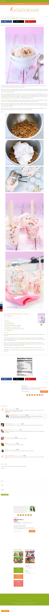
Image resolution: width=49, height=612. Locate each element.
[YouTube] (42, 395)
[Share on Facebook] (1, 305)
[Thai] (16, 521)
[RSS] (27, 395)
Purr (35, 602)
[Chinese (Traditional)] (15, 519)
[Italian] (21, 519)
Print (41, 326)
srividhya (6, 443)
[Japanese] (23, 519)
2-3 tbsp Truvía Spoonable (10, 323)
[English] (18, 519)
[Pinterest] (35, 395)
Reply (16, 437)
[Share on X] (1, 307)
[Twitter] (32, 395)
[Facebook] (30, 395)
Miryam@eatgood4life (13, 415)
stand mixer (22, 337)
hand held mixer (28, 337)
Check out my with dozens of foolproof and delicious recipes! (24, 3)
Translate (30, 522)
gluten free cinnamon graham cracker (13, 328)
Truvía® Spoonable (8, 94)
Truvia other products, (5, 97)
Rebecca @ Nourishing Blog (10, 455)
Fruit (7, 382)
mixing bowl (11, 334)
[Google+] (37, 395)
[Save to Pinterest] (1, 310)
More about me (21, 512)
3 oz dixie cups (23, 349)
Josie (6, 437)
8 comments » (45, 16)
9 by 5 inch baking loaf (16, 347)
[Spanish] (15, 521)
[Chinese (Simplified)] (14, 519)
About (23, 600)
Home (20, 600)
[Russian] (14, 521)
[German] (20, 519)
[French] (19, 519)
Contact (27, 600)
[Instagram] (40, 395)
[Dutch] (16, 519)
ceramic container (26, 347)
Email (2, 485)
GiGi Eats (6, 449)
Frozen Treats (3, 382)
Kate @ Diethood (8, 429)
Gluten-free (11, 382)
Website (2, 489)
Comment (3, 468)
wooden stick (32, 349)
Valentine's (15, 382)
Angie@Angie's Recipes (9, 423)
